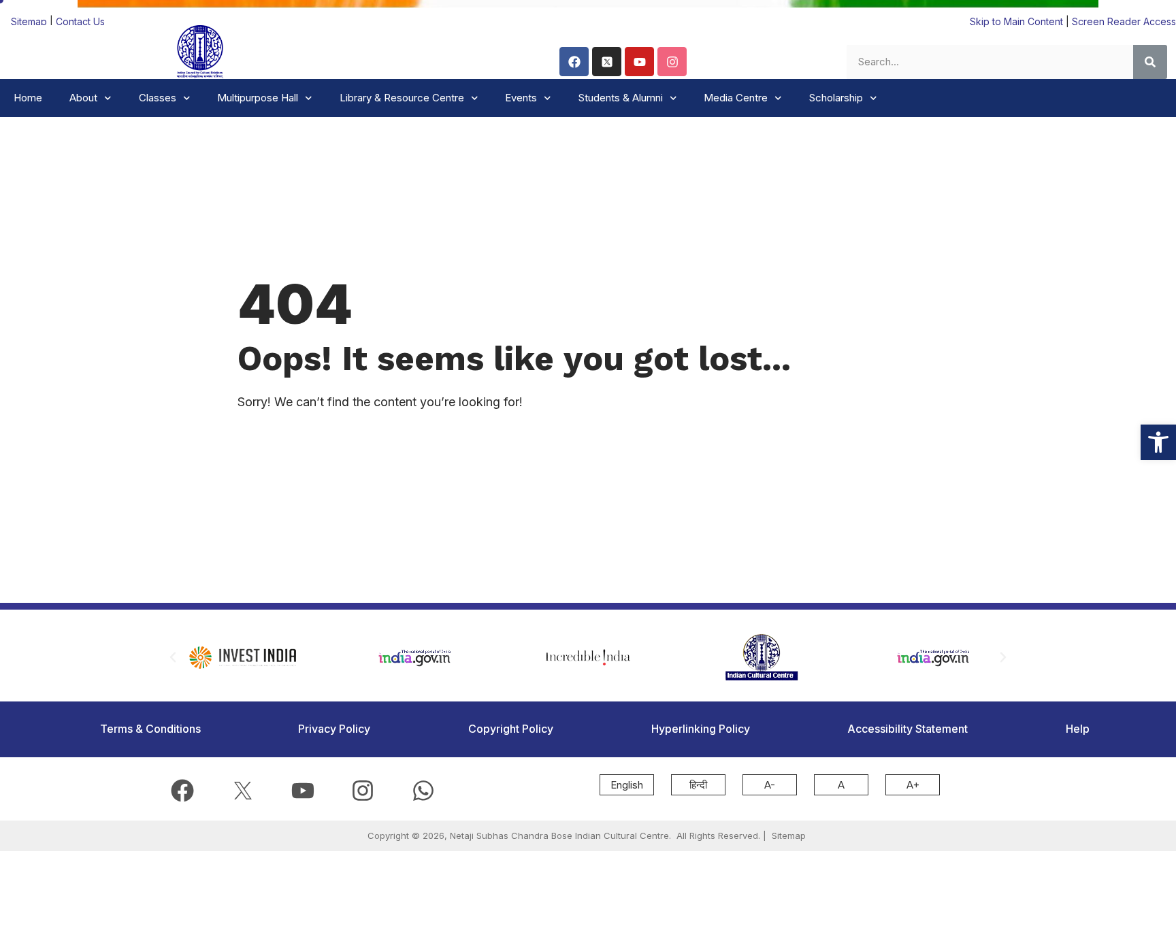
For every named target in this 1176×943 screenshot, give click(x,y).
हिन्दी (698, 784)
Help (1078, 728)
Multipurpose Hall (257, 97)
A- (769, 784)
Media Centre (736, 97)
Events (521, 97)
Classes (157, 97)
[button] (1158, 442)
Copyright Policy (510, 728)
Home (28, 97)
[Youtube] (639, 61)
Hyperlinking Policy (700, 728)
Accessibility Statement (907, 728)
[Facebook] (574, 61)
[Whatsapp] (423, 791)
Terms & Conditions (150, 728)
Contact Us (80, 21)
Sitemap (30, 21)
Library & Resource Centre (402, 97)
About (83, 97)
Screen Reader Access (1124, 21)
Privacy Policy (334, 728)
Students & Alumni (620, 97)
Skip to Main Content (1016, 21)
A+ (912, 784)
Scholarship (836, 97)
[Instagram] (672, 61)
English (626, 784)
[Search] (1150, 62)
